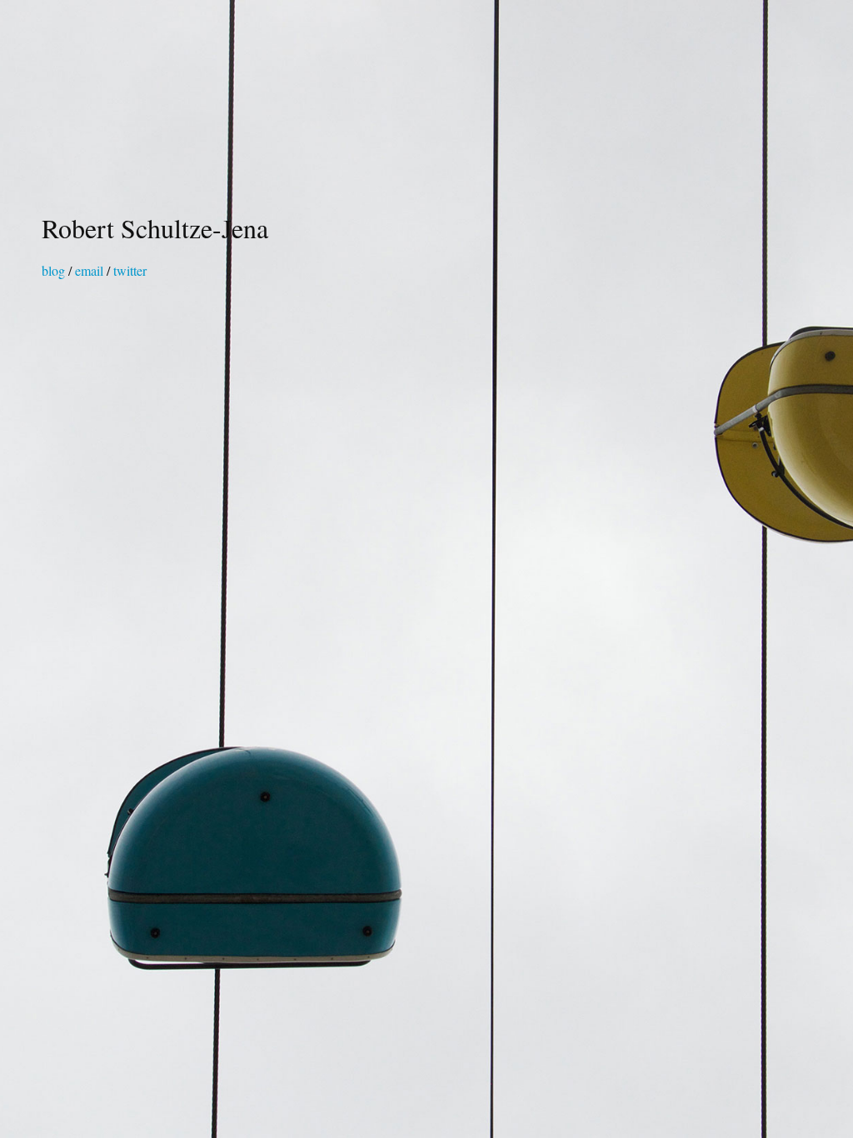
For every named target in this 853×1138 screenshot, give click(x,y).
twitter (130, 270)
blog (53, 270)
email (89, 270)
